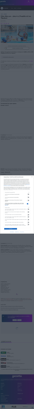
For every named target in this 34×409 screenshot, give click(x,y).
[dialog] (17, 204)
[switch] (28, 194)
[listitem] (17, 192)
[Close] (32, 177)
